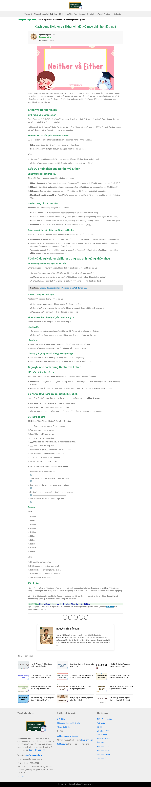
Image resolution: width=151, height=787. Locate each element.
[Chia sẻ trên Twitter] (70, 617)
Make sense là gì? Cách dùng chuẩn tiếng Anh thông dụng (41, 688)
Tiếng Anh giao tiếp (41, 14)
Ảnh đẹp (107, 14)
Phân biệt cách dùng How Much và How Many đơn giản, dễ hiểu (64, 604)
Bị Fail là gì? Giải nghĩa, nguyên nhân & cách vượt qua (120, 665)
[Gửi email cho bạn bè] (76, 617)
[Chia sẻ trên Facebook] (65, 617)
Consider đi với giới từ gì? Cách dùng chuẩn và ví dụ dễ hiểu (120, 676)
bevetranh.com (87, 740)
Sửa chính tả (83, 14)
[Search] (125, 14)
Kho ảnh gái (101, 758)
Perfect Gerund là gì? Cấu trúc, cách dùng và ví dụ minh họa (41, 676)
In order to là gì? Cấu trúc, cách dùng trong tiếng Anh (80, 688)
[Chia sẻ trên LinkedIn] (86, 617)
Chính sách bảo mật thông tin (68, 723)
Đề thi (61, 14)
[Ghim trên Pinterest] (81, 617)
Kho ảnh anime (103, 747)
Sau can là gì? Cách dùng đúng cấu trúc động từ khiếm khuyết (120, 699)
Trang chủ (28, 14)
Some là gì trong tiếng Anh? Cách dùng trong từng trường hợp (81, 676)
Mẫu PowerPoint (96, 14)
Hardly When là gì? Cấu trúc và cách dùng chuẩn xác (41, 665)
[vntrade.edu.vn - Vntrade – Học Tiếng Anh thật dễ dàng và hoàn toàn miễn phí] (75, 5)
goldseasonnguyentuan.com (68, 736)
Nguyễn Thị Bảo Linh (47, 35)
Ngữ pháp (53, 14)
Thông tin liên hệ (63, 727)
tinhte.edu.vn (62, 744)
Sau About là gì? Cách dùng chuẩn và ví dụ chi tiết (82, 665)
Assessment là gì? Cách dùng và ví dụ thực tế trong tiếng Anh (42, 699)
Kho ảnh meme (103, 750)
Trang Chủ (22, 20)
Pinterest (20, 776)
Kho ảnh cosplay (103, 754)
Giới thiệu (117, 14)
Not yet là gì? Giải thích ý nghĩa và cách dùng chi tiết (81, 699)
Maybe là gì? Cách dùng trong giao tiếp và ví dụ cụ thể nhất (121, 688)
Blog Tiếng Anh (71, 14)
